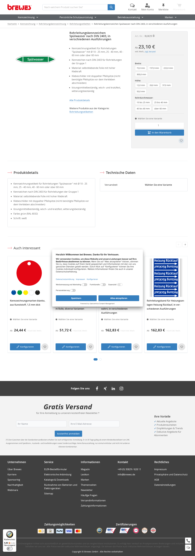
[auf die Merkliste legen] (181, 140)
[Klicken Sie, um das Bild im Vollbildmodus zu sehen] (36, 59)
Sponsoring (14, 479)
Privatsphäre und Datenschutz (170, 474)
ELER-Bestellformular (55, 469)
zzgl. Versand (150, 51)
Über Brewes (15, 469)
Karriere (12, 474)
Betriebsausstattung (129, 17)
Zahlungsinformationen (94, 505)
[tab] (96, 359)
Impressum (160, 469)
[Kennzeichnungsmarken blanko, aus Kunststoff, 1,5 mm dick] (29, 278)
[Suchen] (111, 7)
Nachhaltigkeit (15, 484)
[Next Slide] (185, 244)
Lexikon (85, 474)
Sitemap (48, 493)
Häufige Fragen (89, 495)
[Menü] (14, 531)
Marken (169, 17)
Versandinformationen (93, 500)
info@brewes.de (126, 474)
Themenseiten (88, 484)
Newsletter (87, 490)
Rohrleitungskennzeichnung (52, 24)
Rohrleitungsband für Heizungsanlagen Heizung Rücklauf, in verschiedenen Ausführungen (165, 304)
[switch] (10, 548)
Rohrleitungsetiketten (80, 24)
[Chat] (188, 547)
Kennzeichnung (26, 17)
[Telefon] (188, 541)
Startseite (12, 24)
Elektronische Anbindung (57, 474)
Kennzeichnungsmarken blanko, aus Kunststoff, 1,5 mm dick (27, 302)
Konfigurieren (27, 346)
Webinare (13, 490)
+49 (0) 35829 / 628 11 (129, 469)
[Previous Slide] (178, 244)
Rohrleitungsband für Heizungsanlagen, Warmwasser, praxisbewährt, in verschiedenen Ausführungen (120, 306)
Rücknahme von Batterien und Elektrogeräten (60, 486)
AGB (156, 479)
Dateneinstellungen (165, 484)
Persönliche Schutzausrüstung (76, 17)
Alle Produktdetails (79, 100)
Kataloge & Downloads (56, 479)
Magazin (85, 469)
